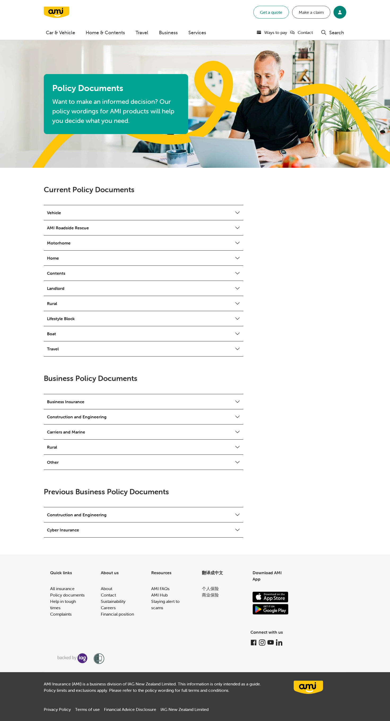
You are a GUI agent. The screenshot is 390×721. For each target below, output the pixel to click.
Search (336, 32)
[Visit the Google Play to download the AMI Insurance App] (270, 609)
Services (197, 32)
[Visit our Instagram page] (262, 643)
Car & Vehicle (60, 32)
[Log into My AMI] (339, 12)
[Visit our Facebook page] (253, 643)
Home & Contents (105, 32)
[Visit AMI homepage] (308, 687)
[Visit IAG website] (72, 658)
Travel (142, 32)
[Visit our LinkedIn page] (279, 643)
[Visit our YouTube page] (270, 643)
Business (168, 32)
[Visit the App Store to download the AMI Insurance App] (270, 597)
